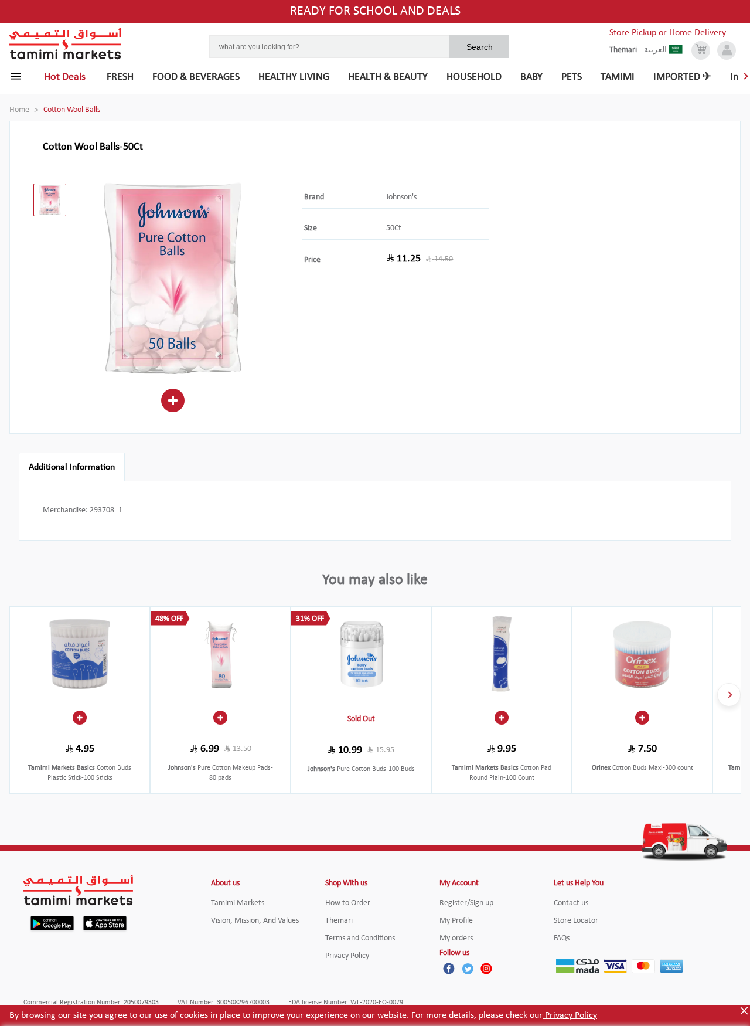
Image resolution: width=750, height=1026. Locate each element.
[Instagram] (486, 968)
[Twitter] (467, 968)
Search (479, 47)
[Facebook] (448, 968)
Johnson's (401, 197)
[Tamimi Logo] (65, 44)
